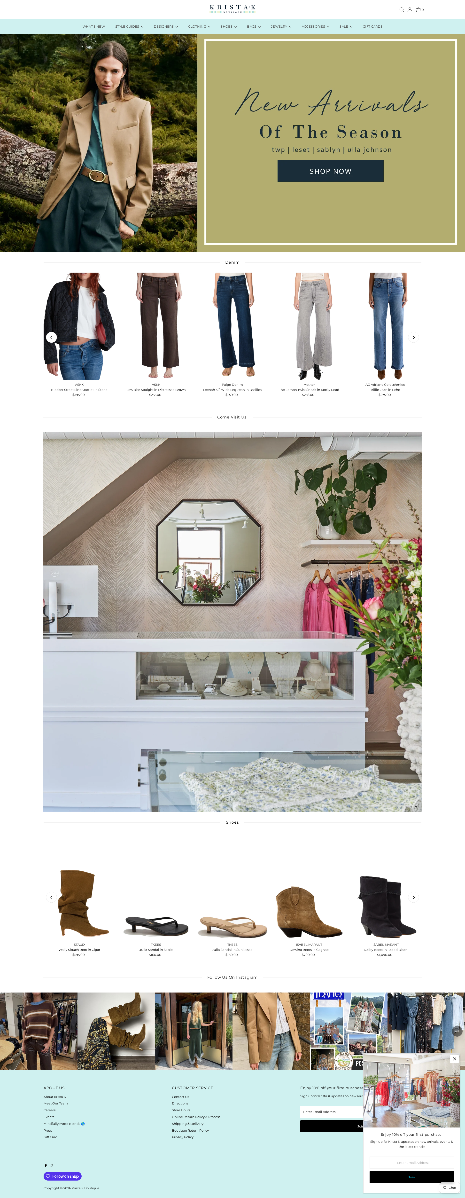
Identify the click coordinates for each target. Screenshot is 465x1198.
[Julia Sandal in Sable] (156, 886)
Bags (252, 26)
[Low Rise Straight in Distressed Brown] (156, 326)
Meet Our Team (56, 1103)
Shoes (227, 26)
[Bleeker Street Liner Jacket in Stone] (79, 326)
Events (49, 1117)
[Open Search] (402, 10)
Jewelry (279, 26)
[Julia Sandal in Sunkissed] (232, 886)
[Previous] (51, 337)
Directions (180, 1103)
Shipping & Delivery (187, 1124)
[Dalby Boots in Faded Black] (385, 886)
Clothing (197, 26)
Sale (344, 26)
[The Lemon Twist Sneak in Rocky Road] (309, 326)
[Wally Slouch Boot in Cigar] (79, 886)
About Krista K (55, 1097)
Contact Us (180, 1097)
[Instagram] (51, 1166)
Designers (164, 26)
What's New (94, 26)
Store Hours (181, 1110)
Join (360, 1126)
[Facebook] (46, 1166)
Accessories (314, 26)
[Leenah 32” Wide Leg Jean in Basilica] (232, 326)
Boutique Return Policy (190, 1130)
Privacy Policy (183, 1137)
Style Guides (127, 26)
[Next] (413, 337)
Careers (49, 1110)
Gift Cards (372, 26)
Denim (232, 262)
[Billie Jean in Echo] (385, 326)
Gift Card (50, 1137)
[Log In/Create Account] (410, 10)
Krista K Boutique (85, 1188)
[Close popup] (454, 1059)
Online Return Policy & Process (196, 1117)
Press (48, 1130)
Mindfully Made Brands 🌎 (64, 1124)
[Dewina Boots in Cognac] (309, 886)
